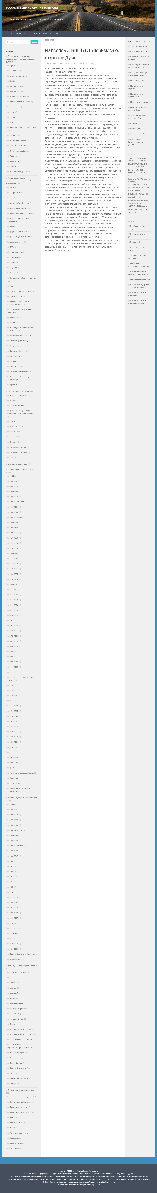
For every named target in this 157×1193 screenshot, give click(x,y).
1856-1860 (14, 615)
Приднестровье (16, 317)
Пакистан (136, 191)
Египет (139, 170)
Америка (13, 400)
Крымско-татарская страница (21, 1097)
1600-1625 (14, 533)
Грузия (12, 226)
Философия (14, 161)
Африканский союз (17, 406)
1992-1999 (14, 757)
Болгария (137, 161)
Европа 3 (13, 437)
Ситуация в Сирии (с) (18, 351)
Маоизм (13, 286)
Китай (140, 178)
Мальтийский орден (17, 1053)
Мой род (27, 34)
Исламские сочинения (18, 97)
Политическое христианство (21, 1112)
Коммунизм (14, 257)
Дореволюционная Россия (20, 237)
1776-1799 (14, 579)
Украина (13, 156)
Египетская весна (16, 242)
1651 (11, 877)
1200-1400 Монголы (17, 502)
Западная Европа (16, 1019)
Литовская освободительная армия (23, 278)
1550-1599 (14, 528)
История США (135, 242)
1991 (11, 752)
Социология (14, 1138)
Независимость (16, 1058)
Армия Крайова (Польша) (19, 203)
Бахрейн (131, 161)
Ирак (142, 173)
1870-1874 (14, 631)
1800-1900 (14, 913)
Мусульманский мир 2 (18, 452)
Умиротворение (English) (139, 134)
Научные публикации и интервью (23, 128)
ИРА (11, 247)
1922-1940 (14, 933)
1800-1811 (14, 584)
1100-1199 (14, 491)
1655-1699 (14, 897)
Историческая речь (138, 123)
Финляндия (132, 210)
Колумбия (147, 179)
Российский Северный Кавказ (21, 336)
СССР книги (14, 783)
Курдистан (14, 268)
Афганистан (142, 158)
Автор (18, 34)
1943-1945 (14, 727)
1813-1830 (14, 595)
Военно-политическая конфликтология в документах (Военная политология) (21, 181)
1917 (11, 672)
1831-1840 (14, 600)
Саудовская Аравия (138, 200)
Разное (12, 322)
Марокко (138, 187)
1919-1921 (14, 928)
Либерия (13, 273)
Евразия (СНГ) (15, 1014)
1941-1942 (14, 721)
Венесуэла (131, 167)
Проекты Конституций (18, 1068)
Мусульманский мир (18, 447)
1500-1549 (14, 522)
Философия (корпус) (17, 1143)
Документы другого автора (20, 232)
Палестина (143, 191)
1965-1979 (14, 737)
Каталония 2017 (16, 252)
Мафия (12, 117)
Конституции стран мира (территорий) (22, 966)
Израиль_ (13, 1024)
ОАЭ (130, 190)
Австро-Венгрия (16, 193)
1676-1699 (14, 548)
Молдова (145, 188)
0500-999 (13, 481)
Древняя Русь (15, 91)
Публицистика (15, 959)
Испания (131, 176)
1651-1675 (14, 543)
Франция (13, 1084)
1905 (11, 657)
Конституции (15, 107)
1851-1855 (14, 610)
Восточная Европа (17, 1009)
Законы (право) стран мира (18, 391)
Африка (13, 988)
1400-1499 (14, 512)
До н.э (12, 768)
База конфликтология (18, 208)
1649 (11, 866)
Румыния (131, 197)
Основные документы (139, 46)
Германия (140, 166)
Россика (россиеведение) (19, 141)
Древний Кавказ (16, 86)
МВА (11, 122)
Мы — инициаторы (137, 81)
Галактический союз (17, 76)
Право (12, 1117)
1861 (11, 621)
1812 (11, 590)
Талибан (13, 361)
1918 (11, 685)
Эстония (132, 212)
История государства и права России (22, 469)
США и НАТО (15, 356)
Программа (48, 34)
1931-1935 (14, 711)
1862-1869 (14, 626)
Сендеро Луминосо (17, 346)
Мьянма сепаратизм (17, 296)
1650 (11, 872)
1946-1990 (14, 944)
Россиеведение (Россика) (140, 279)
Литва (144, 185)
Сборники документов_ (19, 341)
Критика (13, 112)
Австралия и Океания (18, 972)
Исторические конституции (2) (21, 1034)
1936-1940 (14, 716)
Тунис (130, 203)
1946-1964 (14, 732)
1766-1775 (14, 574)
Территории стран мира (19, 1078)
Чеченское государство (19, 172)
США (12, 1073)
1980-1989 (14, 742)
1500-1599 (14, 851)
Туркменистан (136, 203)
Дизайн (12, 81)
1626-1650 (14, 538)
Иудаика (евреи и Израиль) (20, 102)
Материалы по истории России (22, 773)
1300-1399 (14, 507)
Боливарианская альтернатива (22, 213)
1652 (11, 882)
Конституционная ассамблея (21, 1040)
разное (12, 457)
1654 (11, 892)
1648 (11, 861)
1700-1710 (14, 553)
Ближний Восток (16, 993)
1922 (11, 701)
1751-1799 (14, 908)
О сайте (9, 34)
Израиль (13, 442)
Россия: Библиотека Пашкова (32, 8)
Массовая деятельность (140, 102)
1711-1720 (14, 559)
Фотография (14, 1148)
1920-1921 (14, 696)
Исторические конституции (20, 1029)
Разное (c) (13, 135)
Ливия (138, 184)
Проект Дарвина (16, 1063)
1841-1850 (14, 605)
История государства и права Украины (23, 798)
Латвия (131, 185)
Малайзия (132, 188)
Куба (136, 182)
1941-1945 (14, 939)
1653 (11, 887)
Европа (12, 421)
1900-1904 (14, 651)
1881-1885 (14, 641)
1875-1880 (14, 636)
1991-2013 (14, 949)
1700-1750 (14, 902)
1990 (11, 747)
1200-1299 (14, 497)
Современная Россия (18, 146)
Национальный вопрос (139, 51)
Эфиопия (13, 385)
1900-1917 (14, 918)
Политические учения (18, 1107)
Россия (143, 193)
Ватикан (13, 998)
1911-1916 (14, 667)
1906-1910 (49, 40)
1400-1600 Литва (16, 517)
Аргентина (132, 158)
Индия (138, 173)
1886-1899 (14, 646)
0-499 (12, 476)
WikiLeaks (13, 188)
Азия (11, 198)
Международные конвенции (20, 291)
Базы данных (15, 71)
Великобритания (16, 1003)
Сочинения (14, 778)
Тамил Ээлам (15, 367)
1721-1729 (14, 564)
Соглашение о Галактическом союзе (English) (136, 142)
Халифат (13, 166)
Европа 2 (13, 432)
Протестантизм (16, 1123)
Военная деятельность (139, 129)
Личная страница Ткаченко (20, 1102)
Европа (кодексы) (16, 427)
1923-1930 (14, 706)
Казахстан (132, 179)
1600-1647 (14, 856)
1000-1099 (14, 486)
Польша (132, 194)
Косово (12, 263)
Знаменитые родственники (18, 464)
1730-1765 (14, 569)
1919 (11, 690)
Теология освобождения (19, 372)
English (12, 66)
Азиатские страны (17, 395)
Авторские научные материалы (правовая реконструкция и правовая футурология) (20, 59)
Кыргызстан (142, 182)
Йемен (143, 176)
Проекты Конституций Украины (22, 954)
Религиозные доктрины (19, 1133)
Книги (58, 34)
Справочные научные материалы (21, 1090)
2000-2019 (14, 763)
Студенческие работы (18, 151)
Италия (137, 176)
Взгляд (37, 34)
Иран (146, 173)
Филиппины (145, 207)
